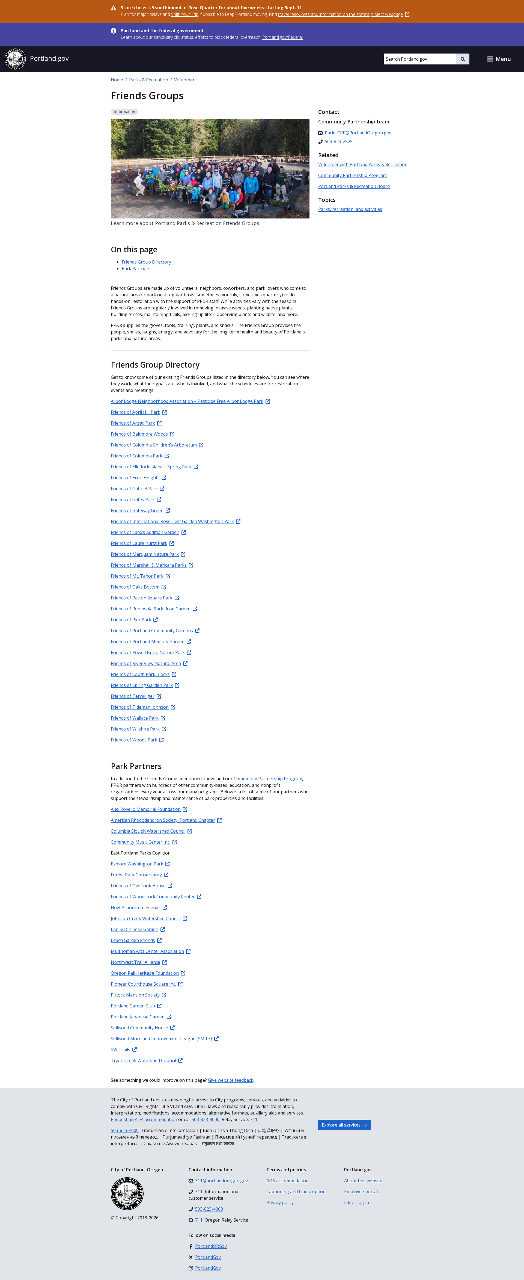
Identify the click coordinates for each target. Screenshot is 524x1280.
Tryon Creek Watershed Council (143, 1060)
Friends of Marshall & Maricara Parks (149, 565)
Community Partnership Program (268, 779)
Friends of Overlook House (138, 886)
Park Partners (136, 268)
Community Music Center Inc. (140, 842)
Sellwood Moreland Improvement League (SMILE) (161, 1039)
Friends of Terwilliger (132, 696)
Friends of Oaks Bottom (135, 587)
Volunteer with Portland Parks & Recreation (362, 164)
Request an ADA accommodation (144, 1119)
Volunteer (184, 80)
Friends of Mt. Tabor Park (137, 576)
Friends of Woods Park (134, 740)
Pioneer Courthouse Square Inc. (143, 984)
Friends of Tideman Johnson (140, 707)
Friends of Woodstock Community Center (153, 897)
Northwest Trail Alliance (135, 962)
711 (253, 1119)
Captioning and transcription (296, 1192)
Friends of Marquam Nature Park (145, 554)
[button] (499, 59)
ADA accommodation (287, 1181)
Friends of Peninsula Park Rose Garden (150, 609)
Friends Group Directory (146, 262)
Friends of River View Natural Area (146, 663)
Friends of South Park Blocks (140, 674)
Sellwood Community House (139, 1028)
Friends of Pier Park (131, 620)
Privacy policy (280, 1202)
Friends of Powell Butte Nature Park (148, 652)
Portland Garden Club (133, 1006)
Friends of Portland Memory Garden (147, 641)
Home (117, 80)
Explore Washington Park (137, 864)
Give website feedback (230, 1080)
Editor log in (356, 1202)
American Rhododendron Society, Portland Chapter (163, 820)
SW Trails (120, 1050)
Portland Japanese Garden (138, 1017)
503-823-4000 (205, 1119)
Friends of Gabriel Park (134, 489)
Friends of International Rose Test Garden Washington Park (172, 521)
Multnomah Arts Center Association (147, 951)
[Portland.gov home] (36, 59)
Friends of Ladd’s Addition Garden (145, 532)
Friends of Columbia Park (136, 456)
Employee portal (361, 1192)
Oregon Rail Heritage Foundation (145, 973)
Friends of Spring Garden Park (142, 685)
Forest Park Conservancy (136, 875)
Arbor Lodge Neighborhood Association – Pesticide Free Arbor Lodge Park (187, 401)
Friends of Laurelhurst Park (139, 543)
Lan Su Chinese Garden (134, 929)
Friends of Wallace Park (135, 718)
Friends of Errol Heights (135, 478)
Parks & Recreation (148, 80)
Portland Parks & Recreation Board (354, 186)
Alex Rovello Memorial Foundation (146, 809)
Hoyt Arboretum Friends (135, 907)
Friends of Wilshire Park (135, 729)
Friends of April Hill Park (135, 412)
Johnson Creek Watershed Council (146, 918)
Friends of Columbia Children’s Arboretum (154, 445)
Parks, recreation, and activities (350, 209)
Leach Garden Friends (133, 940)
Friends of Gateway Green (137, 510)
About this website (363, 1181)
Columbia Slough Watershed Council (148, 831)
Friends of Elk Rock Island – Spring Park (151, 467)
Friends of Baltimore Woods (139, 434)
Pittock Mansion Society (135, 995)
